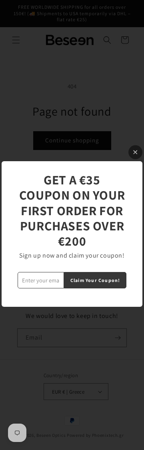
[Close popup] (135, 152)
